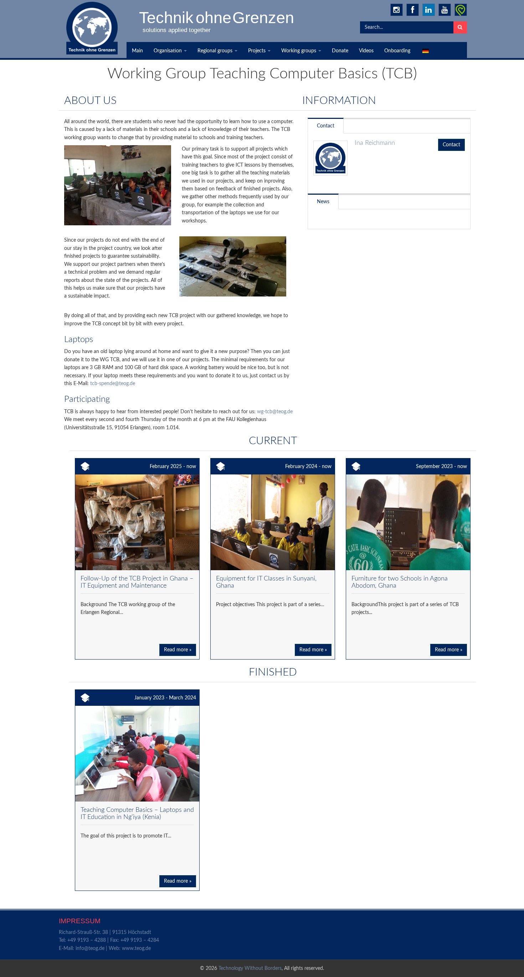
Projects (257, 50)
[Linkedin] (428, 10)
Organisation (168, 50)
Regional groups (215, 50)
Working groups (299, 50)
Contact (325, 126)
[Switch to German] (425, 51)
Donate (340, 50)
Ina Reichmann (375, 143)
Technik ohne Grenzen (217, 17)
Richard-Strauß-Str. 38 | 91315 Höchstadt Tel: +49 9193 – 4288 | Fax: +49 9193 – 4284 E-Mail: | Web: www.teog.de (109, 940)
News (323, 201)
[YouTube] (444, 10)
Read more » (177, 649)
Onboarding (397, 50)
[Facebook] (412, 10)
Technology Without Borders (250, 968)
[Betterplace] (460, 10)
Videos (366, 50)
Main (137, 50)
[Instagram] (396, 10)
